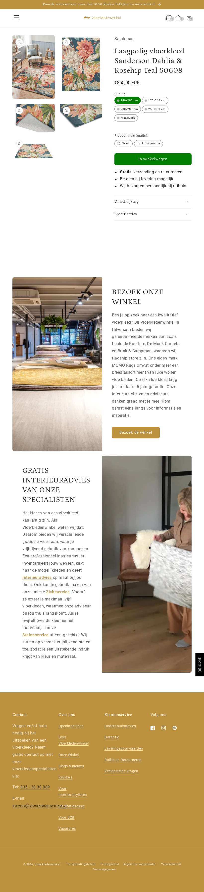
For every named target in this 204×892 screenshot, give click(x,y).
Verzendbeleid (171, 864)
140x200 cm (129, 100)
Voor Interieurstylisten (72, 791)
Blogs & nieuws (71, 766)
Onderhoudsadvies (120, 726)
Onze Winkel (68, 755)
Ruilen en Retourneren (123, 760)
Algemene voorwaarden (140, 864)
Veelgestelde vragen (121, 771)
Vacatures (67, 829)
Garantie (111, 737)
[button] (16, 17)
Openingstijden (71, 726)
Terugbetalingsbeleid (81, 864)
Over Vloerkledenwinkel (73, 740)
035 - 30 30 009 (35, 787)
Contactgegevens (105, 869)
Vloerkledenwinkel (47, 864)
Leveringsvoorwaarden (123, 748)
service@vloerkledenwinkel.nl (40, 805)
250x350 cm (157, 109)
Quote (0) (200, 664)
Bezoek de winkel (135, 432)
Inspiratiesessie (71, 806)
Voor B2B (66, 817)
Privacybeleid (110, 864)
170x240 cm (157, 100)
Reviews (65, 777)
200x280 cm (129, 109)
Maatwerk (128, 117)
